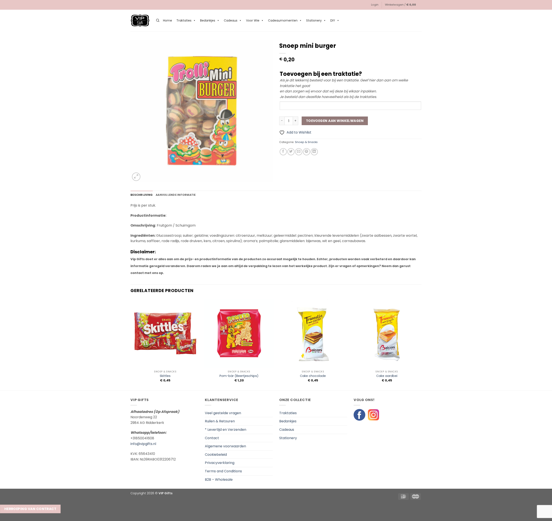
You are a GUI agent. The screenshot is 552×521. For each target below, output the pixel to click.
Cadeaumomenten (283, 20)
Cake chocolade (313, 376)
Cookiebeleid (216, 454)
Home (167, 20)
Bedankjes (207, 20)
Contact (212, 437)
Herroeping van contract (30, 509)
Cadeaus (230, 20)
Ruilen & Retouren (220, 421)
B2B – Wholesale (219, 479)
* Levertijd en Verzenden (225, 429)
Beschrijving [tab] (141, 195)
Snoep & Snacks (306, 142)
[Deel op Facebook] (283, 151)
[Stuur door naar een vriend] (298, 151)
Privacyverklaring (219, 462)
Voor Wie (252, 20)
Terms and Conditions (223, 471)
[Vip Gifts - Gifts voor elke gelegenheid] (140, 21)
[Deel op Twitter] (291, 151)
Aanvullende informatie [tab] (176, 195)
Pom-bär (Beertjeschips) (239, 376)
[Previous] (130, 344)
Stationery (314, 20)
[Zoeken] (157, 20)
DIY (332, 20)
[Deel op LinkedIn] (314, 151)
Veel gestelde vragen (223, 413)
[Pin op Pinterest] (306, 151)
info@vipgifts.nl (143, 443)
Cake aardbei (386, 376)
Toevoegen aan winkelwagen (335, 120)
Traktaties (183, 20)
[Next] (421, 344)
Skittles (165, 376)
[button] (374, 5)
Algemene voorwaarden (225, 446)
